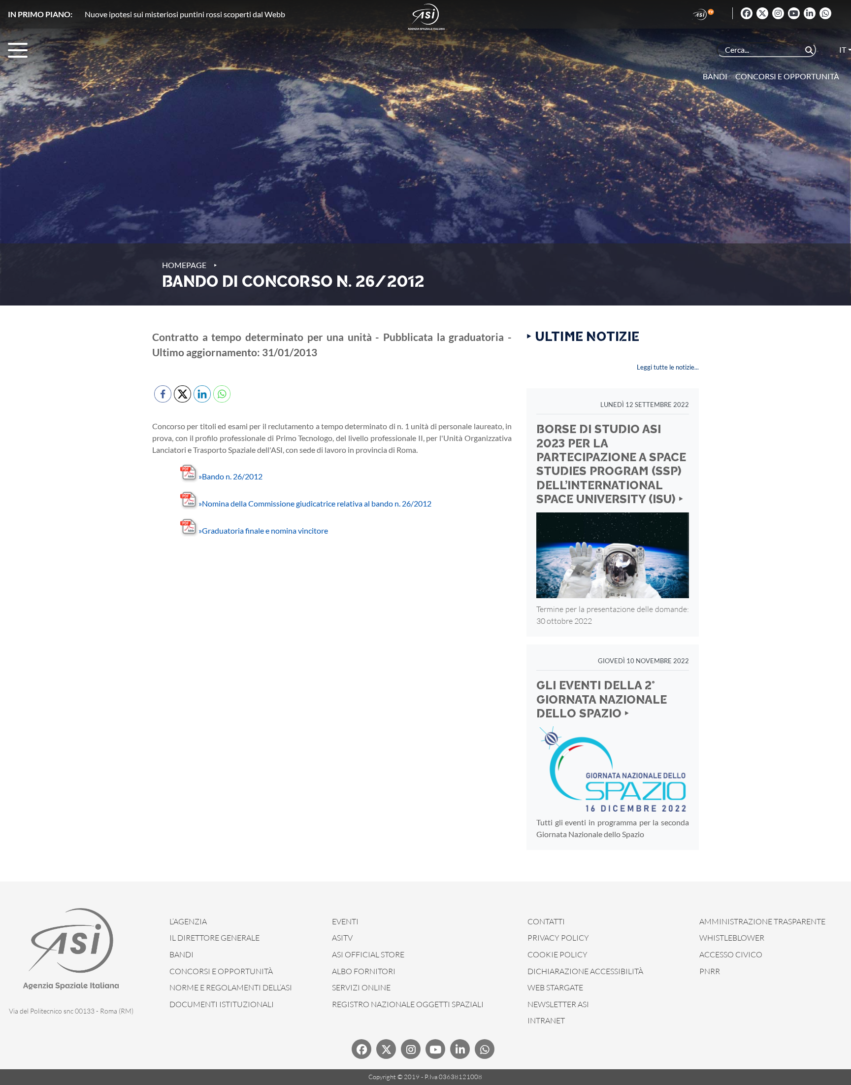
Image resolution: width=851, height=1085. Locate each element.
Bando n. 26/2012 (230, 476)
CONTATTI (546, 921)
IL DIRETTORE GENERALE (214, 938)
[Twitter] (762, 13)
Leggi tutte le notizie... (668, 367)
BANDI (181, 954)
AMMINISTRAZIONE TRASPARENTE (762, 921)
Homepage (184, 265)
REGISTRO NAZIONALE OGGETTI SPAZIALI (408, 1004)
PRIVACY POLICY (558, 938)
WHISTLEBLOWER (731, 938)
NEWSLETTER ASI (558, 1004)
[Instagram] (778, 13)
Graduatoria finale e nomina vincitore (263, 530)
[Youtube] (794, 13)
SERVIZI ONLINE (361, 987)
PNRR (709, 971)
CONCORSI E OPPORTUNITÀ (221, 971)
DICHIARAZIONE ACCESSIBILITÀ (585, 971)
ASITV (342, 938)
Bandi (715, 76)
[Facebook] (747, 13)
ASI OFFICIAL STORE (368, 954)
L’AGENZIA (188, 921)
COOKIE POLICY (557, 954)
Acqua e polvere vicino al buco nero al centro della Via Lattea (186, 14)
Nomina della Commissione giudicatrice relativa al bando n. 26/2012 (314, 503)
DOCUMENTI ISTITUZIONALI (221, 1004)
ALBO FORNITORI (363, 971)
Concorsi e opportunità (787, 76)
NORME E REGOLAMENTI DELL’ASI (230, 987)
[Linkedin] (810, 13)
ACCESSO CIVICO (730, 954)
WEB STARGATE (555, 987)
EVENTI (345, 921)
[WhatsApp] (825, 13)
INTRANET (546, 1020)
